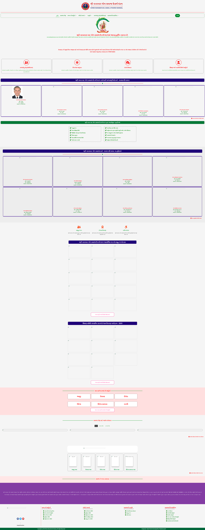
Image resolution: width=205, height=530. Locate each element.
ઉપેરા (126, 396)
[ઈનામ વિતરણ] (102, 227)
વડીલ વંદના (126, 230)
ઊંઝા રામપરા (102, 404)
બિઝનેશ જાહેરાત (77, 67)
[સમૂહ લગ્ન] (79, 227)
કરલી (126, 404)
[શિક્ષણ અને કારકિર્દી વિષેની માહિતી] (178, 62)
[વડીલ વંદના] (126, 227)
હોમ (57, 15)
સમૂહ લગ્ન (79, 230)
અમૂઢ (79, 396)
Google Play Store (20, 525)
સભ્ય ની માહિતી (71, 15)
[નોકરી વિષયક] (128, 62)
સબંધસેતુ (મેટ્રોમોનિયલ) (100, 15)
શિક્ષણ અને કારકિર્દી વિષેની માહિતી (178, 67)
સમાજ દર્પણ (63, 15)
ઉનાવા (102, 396)
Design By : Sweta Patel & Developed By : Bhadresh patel (154, 528)
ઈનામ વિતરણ (102, 230)
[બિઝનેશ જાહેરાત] (77, 62)
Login (177, 15)
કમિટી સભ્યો (81, 15)
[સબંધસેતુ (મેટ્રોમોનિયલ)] (26, 62)
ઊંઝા (79, 404)
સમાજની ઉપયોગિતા (112, 15)
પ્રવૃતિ (89, 15)
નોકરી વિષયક (127, 67)
